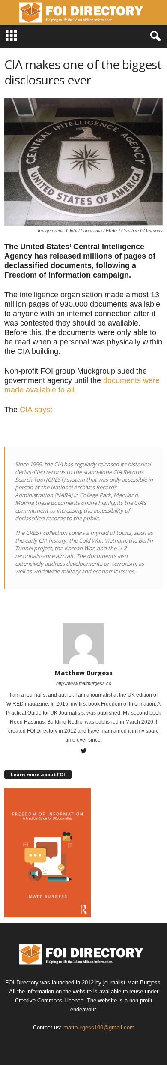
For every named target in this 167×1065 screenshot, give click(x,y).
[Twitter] (83, 752)
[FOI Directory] (83, 12)
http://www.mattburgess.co (83, 683)
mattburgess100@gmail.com (98, 1027)
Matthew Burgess (84, 672)
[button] (153, 36)
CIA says (35, 409)
